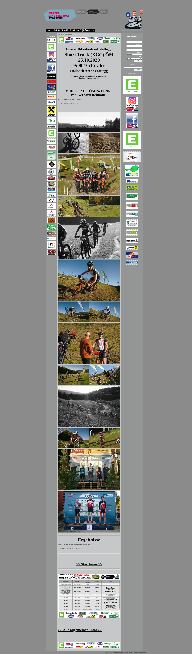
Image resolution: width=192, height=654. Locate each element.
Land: (140, 56)
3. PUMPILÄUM (61, 30)
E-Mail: (140, 48)
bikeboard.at (143, 652)
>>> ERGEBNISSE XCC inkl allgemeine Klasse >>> (72, 544)
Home (49, 30)
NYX (131, 652)
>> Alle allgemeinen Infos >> (80, 630)
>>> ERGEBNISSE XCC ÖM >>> (67, 548)
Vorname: (139, 40)
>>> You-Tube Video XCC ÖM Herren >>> (69, 103)
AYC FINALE (75, 30)
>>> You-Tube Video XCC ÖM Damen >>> (69, 99)
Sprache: (139, 52)
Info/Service (88, 30)
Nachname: (139, 44)
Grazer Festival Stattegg (66, 34)
